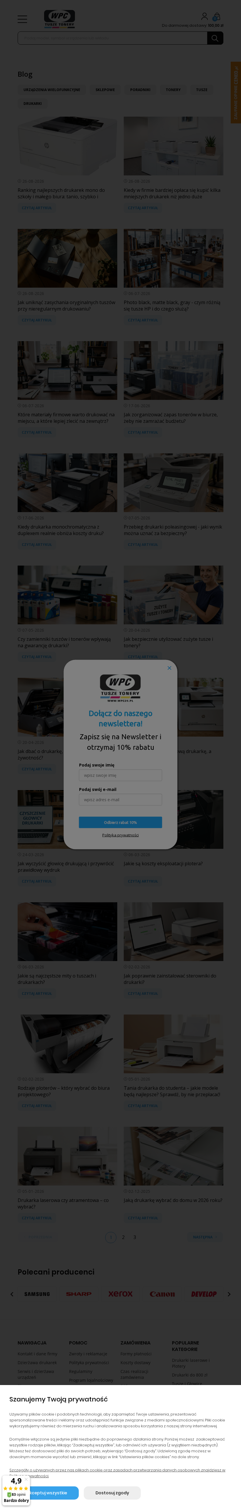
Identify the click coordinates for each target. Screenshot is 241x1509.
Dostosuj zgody (112, 1493)
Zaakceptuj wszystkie (44, 1493)
